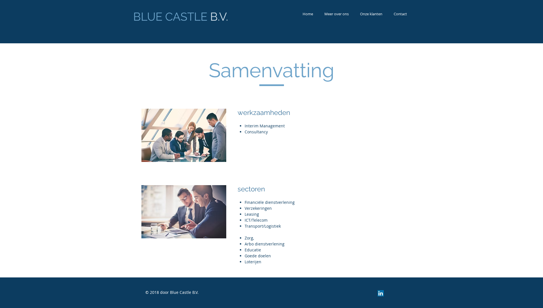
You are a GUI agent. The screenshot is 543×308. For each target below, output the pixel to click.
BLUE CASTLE (180, 16)
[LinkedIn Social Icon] (381, 293)
